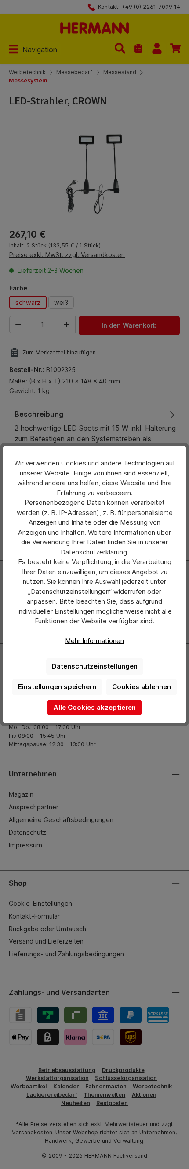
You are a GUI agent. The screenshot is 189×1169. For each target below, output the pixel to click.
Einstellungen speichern (57, 687)
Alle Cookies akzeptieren (94, 707)
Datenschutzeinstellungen (95, 666)
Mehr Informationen (94, 640)
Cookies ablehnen (141, 687)
